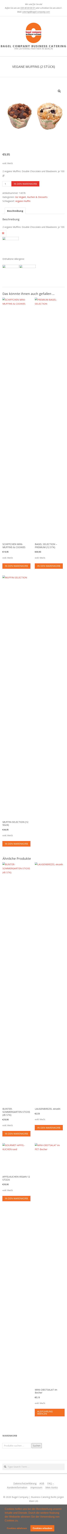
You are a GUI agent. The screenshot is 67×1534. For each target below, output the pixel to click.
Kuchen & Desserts (37, 197)
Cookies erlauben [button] (42, 1528)
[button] (19, 1520)
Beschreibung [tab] (15, 210)
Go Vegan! (20, 197)
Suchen (36, 1445)
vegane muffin (22, 201)
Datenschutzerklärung (24, 1483)
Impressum (36, 1487)
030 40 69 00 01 (27, 7)
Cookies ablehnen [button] (17, 1528)
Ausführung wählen (45, 1412)
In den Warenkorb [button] (16, 565)
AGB (42, 1483)
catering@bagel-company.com (36, 11)
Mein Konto (51, 1487)
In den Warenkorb (25, 183)
